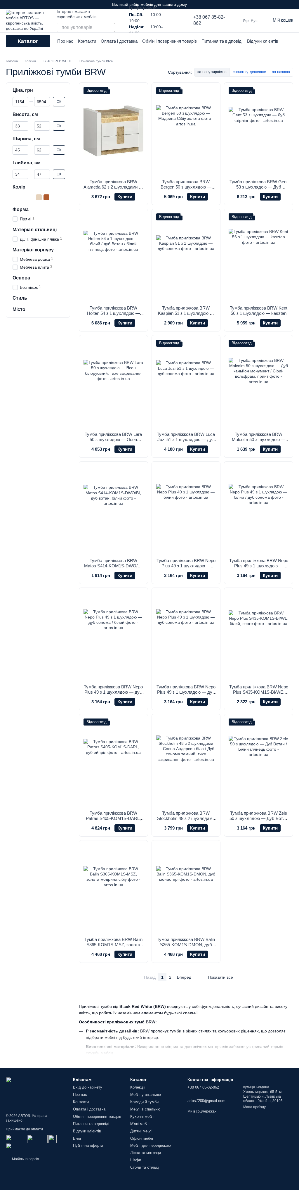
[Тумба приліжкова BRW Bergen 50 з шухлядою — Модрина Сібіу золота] (186, 131)
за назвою (281, 72)
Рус (254, 21)
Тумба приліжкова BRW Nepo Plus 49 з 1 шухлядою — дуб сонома (186, 692)
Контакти (87, 41)
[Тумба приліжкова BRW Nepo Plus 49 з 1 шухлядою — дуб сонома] (186, 636)
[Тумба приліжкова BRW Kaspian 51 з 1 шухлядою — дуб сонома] (186, 257)
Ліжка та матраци (145, 1153)
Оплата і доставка (119, 41)
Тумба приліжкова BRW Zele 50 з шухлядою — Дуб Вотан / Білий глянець (259, 818)
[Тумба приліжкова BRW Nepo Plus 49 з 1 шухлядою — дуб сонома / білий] (113, 636)
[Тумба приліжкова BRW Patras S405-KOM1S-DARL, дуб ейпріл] (113, 762)
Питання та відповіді (221, 41)
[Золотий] (38, 197)
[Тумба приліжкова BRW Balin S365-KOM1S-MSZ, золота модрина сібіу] (113, 888)
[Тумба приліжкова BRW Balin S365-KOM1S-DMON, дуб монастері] (186, 888)
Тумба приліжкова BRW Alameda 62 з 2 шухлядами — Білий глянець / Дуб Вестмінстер (113, 189)
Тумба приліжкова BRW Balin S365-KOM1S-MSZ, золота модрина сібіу (113, 944)
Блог (77, 1138)
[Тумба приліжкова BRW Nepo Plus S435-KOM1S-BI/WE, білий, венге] (258, 636)
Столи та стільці (144, 1167)
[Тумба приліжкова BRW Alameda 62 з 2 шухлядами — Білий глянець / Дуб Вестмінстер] (113, 131)
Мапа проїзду (254, 1107)
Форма (21, 209)
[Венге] (23, 197)
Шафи (135, 1160)
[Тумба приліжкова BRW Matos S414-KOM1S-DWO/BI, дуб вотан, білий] (113, 510)
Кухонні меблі (142, 1116)
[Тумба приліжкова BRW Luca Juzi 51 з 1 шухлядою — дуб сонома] (186, 383)
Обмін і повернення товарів (169, 41)
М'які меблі (140, 1124)
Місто (19, 309)
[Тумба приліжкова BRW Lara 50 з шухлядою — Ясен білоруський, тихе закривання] (113, 383)
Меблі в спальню (145, 1109)
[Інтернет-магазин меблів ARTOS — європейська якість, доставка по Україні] (35, 1091)
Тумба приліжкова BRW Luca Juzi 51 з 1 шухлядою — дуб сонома (186, 439)
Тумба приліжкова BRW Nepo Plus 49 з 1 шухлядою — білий (186, 566)
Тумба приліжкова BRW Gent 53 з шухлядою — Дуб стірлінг (259, 187)
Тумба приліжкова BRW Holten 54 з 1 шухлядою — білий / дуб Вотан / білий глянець (113, 315)
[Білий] (16, 197)
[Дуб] (31, 197)
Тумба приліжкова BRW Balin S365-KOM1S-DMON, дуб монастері (186, 944)
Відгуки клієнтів (262, 41)
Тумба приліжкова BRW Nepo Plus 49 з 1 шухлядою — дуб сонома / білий (113, 692)
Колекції (137, 1087)
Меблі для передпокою (150, 1145)
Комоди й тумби (144, 1102)
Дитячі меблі (141, 1131)
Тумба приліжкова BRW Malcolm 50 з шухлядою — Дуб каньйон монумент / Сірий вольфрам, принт (258, 442)
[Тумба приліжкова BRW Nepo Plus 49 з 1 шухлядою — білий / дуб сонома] (258, 510)
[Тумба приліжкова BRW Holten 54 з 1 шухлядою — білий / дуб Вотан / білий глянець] (113, 257)
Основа (21, 277)
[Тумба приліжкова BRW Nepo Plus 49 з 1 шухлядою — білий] (186, 510)
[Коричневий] (46, 197)
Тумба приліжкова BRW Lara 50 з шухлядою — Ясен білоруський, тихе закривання (113, 442)
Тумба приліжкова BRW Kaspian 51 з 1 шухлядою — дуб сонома (186, 313)
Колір (19, 186)
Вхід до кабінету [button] (87, 1087)
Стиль (20, 298)
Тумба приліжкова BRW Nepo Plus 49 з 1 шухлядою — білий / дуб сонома (258, 566)
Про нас (65, 41)
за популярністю (212, 72)
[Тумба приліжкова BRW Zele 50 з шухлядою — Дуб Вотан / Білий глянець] (258, 762)
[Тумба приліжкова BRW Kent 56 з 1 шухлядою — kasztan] (258, 257)
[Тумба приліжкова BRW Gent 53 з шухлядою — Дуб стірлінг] (258, 131)
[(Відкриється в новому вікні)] (52, 1139)
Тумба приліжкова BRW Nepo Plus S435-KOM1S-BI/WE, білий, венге (258, 692)
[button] (294, 4)
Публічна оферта (88, 1145)
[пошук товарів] (110, 27)
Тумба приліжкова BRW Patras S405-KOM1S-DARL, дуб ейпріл (113, 818)
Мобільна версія (25, 1159)
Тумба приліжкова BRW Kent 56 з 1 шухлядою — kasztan (258, 310)
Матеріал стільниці (35, 229)
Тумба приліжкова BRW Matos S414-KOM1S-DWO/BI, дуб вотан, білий (113, 566)
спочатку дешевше (249, 72)
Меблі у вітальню (145, 1094)
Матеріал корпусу (33, 249)
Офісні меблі (141, 1138)
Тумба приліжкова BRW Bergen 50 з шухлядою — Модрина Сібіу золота (186, 187)
